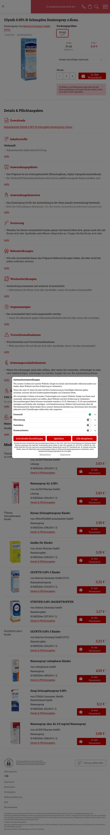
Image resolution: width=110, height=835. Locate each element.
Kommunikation (20, 430)
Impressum (65, 454)
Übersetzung (19, 420)
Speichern (59, 438)
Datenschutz (45, 454)
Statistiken (18, 425)
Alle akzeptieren (84, 438)
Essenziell (17, 414)
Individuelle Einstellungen (29, 438)
